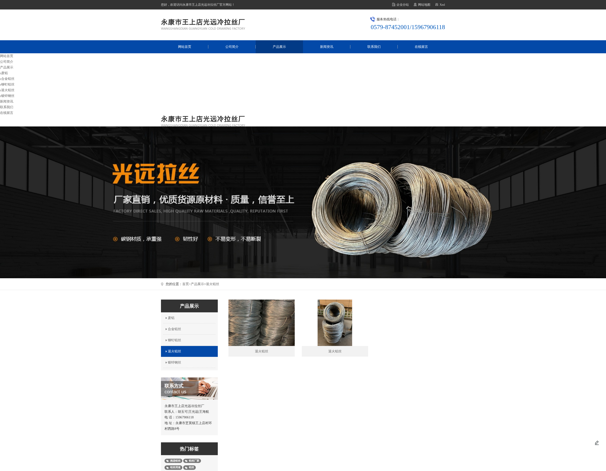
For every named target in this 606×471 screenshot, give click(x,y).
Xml (442, 4)
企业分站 (403, 4)
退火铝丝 (7, 90)
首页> (186, 284)
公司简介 (232, 47)
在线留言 (421, 47)
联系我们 (374, 47)
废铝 (4, 73)
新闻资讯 (326, 47)
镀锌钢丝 (7, 96)
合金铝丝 (7, 79)
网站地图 (424, 4)
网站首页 (184, 47)
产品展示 (279, 47)
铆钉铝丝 (7, 84)
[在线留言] (596, 442)
